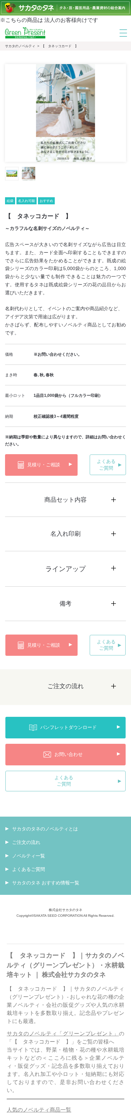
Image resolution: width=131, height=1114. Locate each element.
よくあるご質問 (106, 465)
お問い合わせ (68, 754)
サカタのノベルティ (20, 46)
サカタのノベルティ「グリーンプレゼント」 (63, 1033)
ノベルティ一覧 (28, 855)
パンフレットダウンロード (68, 727)
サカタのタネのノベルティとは (45, 828)
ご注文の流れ (26, 842)
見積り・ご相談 (43, 464)
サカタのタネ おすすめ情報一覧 (45, 882)
